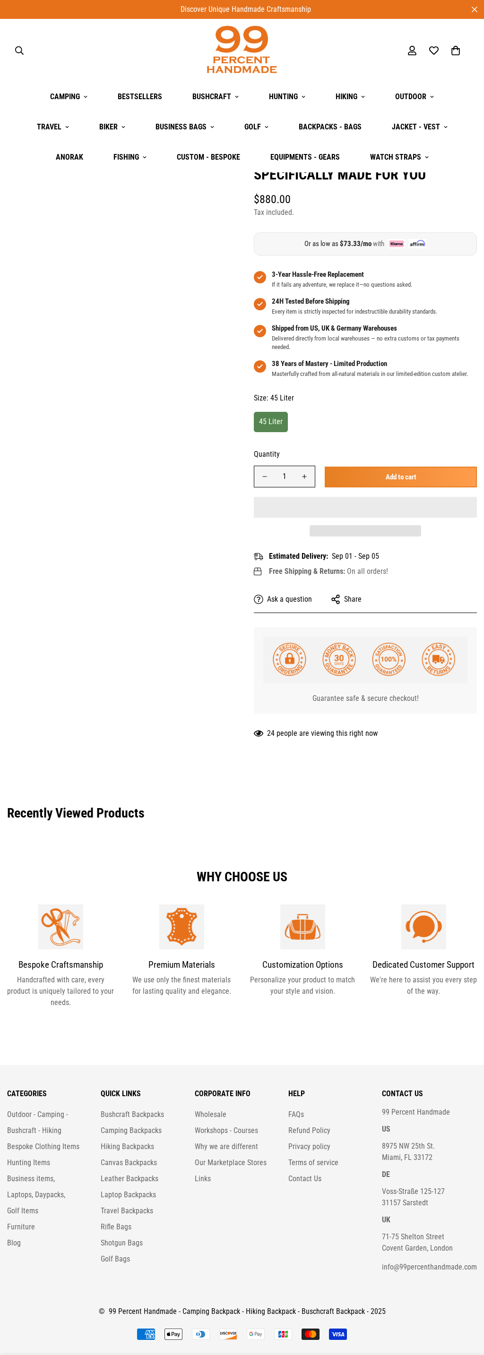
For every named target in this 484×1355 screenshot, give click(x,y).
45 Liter (271, 421)
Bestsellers (140, 96)
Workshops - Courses (226, 1130)
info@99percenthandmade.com (429, 1266)
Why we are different (226, 1146)
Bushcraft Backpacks (132, 1114)
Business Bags (181, 126)
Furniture (21, 1226)
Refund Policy (309, 1130)
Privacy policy (309, 1146)
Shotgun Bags (122, 1242)
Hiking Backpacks (127, 1146)
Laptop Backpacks (128, 1194)
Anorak (69, 157)
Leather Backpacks (129, 1178)
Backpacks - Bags (330, 126)
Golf (252, 126)
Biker (108, 126)
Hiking (346, 96)
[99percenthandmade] (241, 50)
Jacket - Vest (416, 126)
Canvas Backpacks (129, 1162)
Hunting (283, 96)
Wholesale (210, 1114)
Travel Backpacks (127, 1210)
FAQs (296, 1114)
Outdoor (410, 96)
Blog (14, 1242)
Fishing (126, 157)
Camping (65, 96)
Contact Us (304, 1178)
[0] (456, 50)
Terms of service (313, 1162)
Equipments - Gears (305, 157)
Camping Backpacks (131, 1130)
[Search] (19, 50)
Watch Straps (395, 157)
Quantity (267, 454)
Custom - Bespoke (208, 157)
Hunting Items (28, 1162)
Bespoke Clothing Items (43, 1146)
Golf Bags (115, 1258)
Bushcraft (211, 96)
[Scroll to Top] (465, 1303)
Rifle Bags (116, 1226)
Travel (49, 126)
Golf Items (22, 1210)
